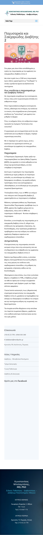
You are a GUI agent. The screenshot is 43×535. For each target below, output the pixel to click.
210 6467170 (23, 509)
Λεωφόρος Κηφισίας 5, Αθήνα (21, 504)
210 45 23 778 (9, 335)
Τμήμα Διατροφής (10, 364)
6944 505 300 (21, 335)
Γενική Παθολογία (10, 369)
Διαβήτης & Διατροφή (11, 374)
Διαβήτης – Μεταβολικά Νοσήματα (16, 359)
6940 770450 (25, 2)
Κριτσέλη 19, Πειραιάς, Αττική (21, 520)
